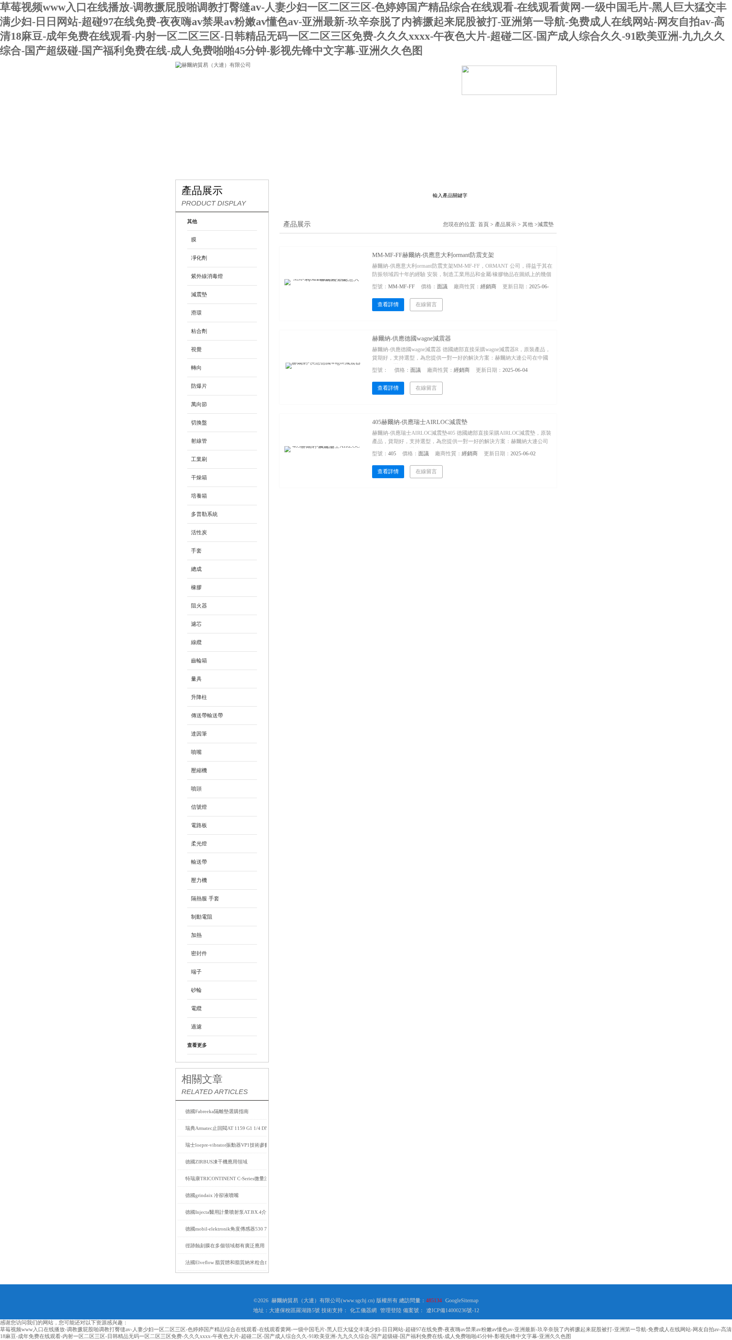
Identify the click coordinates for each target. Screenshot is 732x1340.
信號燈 (199, 807)
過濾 (196, 1027)
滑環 (196, 313)
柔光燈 (199, 844)
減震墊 (199, 294)
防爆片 (199, 386)
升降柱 (199, 697)
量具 (196, 679)
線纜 (196, 642)
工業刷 (199, 459)
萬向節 (199, 404)
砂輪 (196, 990)
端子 (196, 972)
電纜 (196, 1008)
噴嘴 (196, 752)
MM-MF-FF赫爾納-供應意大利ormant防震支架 (433, 255)
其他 (527, 224)
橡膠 (196, 587)
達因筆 (199, 734)
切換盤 (199, 423)
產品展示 (289, 106)
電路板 (199, 825)
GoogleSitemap (461, 1300)
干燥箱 (199, 477)
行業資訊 (335, 106)
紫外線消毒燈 (207, 276)
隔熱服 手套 (205, 898)
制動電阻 (201, 917)
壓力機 (199, 880)
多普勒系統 (204, 514)
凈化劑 (199, 258)
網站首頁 (198, 106)
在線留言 (472, 106)
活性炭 (199, 532)
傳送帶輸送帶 (207, 715)
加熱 (196, 935)
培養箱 (199, 496)
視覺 (196, 349)
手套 (196, 551)
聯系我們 (518, 106)
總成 (196, 569)
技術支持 (381, 106)
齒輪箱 (199, 661)
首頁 (483, 224)
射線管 (199, 441)
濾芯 (196, 624)
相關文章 (202, 1079)
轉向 (196, 368)
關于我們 (244, 106)
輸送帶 (199, 862)
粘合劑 (199, 331)
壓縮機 (199, 770)
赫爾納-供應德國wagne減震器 (411, 338)
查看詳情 (388, 304)
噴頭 (196, 789)
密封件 (199, 953)
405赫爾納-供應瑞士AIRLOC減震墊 (419, 422)
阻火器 (199, 606)
